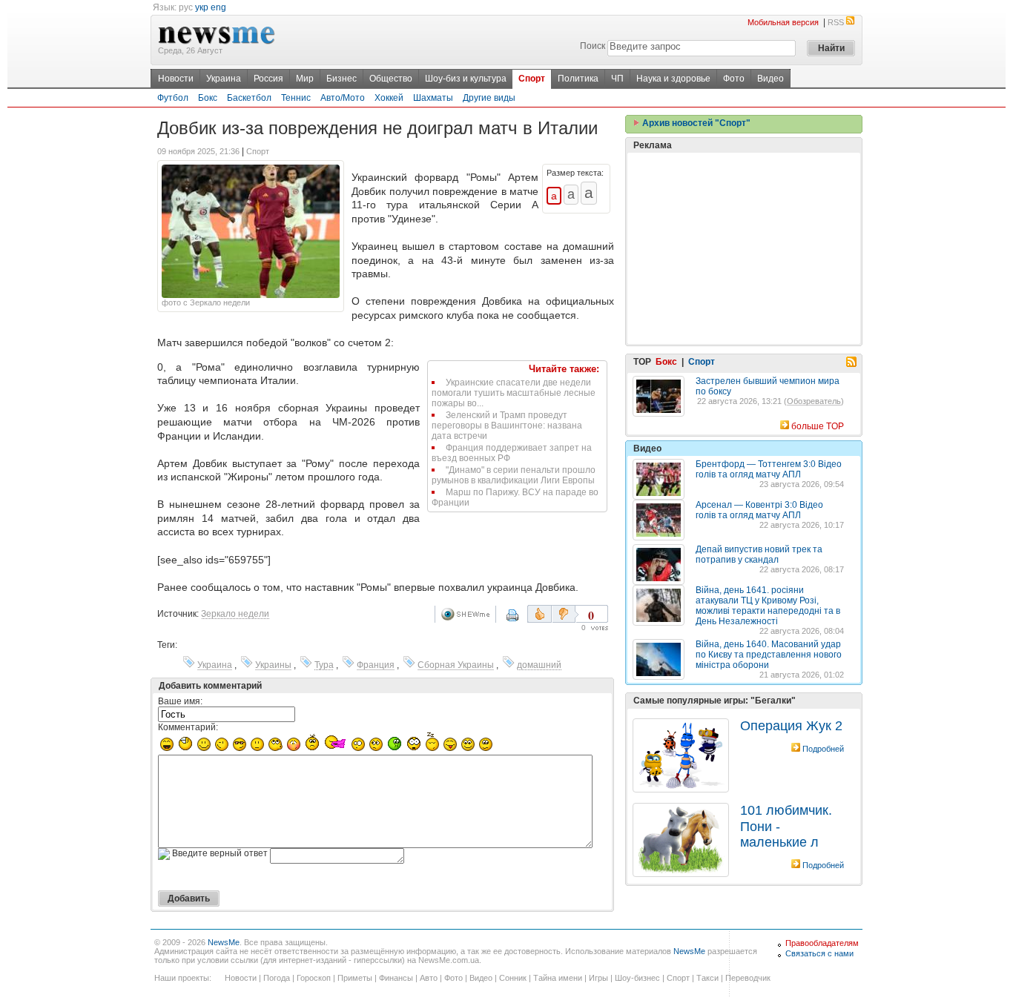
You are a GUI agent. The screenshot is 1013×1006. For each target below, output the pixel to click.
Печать (522, 620)
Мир (305, 78)
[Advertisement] (744, 248)
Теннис (296, 98)
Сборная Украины (456, 665)
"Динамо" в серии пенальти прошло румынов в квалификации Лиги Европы (513, 475)
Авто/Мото (342, 98)
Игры (598, 977)
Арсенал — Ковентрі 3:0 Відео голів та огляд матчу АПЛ (759, 510)
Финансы (396, 977)
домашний (539, 665)
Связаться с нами (819, 953)
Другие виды (489, 98)
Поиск (592, 46)
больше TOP (817, 426)
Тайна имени (557, 977)
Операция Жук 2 (791, 725)
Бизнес (341, 78)
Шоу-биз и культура (465, 78)
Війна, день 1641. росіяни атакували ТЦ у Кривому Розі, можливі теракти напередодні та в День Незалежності (768, 605)
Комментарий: (188, 727)
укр (201, 7)
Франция (376, 665)
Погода (276, 977)
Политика (578, 78)
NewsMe (224, 942)
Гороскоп (314, 977)
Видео (770, 78)
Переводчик (748, 977)
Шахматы (433, 98)
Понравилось (539, 614)
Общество (390, 78)
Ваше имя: (180, 701)
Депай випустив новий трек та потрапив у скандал (759, 554)
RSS (836, 22)
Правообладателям (822, 943)
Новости (176, 78)
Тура (324, 665)
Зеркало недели (235, 614)
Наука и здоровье (673, 78)
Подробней (823, 748)
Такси (707, 977)
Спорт (531, 78)
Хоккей (388, 98)
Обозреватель (814, 401)
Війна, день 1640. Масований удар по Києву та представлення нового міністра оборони (769, 654)
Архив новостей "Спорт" (695, 123)
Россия (268, 78)
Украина (223, 78)
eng (218, 7)
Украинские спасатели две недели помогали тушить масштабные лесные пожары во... (513, 392)
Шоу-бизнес (637, 977)
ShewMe (467, 614)
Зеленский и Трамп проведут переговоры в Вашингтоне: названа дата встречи (507, 425)
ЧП (617, 78)
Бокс (207, 98)
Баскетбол (249, 98)
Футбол (172, 98)
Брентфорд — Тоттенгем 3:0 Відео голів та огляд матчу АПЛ (769, 469)
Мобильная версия (783, 22)
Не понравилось (565, 614)
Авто (429, 977)
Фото (734, 78)
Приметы (354, 977)
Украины (273, 665)
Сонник (513, 977)
